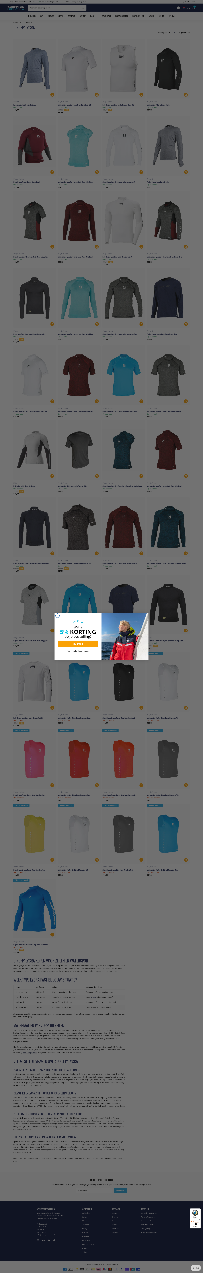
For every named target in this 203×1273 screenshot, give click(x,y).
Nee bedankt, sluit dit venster (78, 651)
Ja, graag (78, 643)
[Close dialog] (57, 616)
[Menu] (199, 1209)
